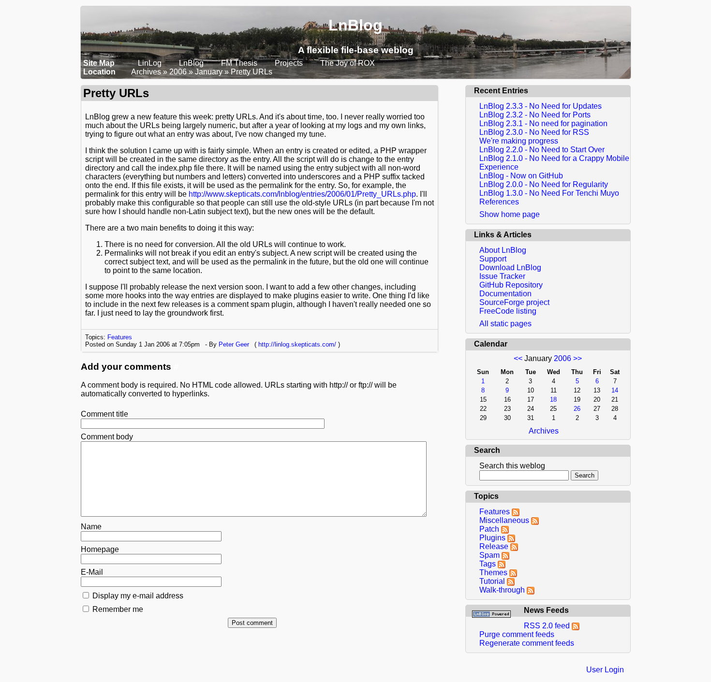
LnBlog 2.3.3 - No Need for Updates (540, 106)
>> (577, 358)
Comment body (107, 437)
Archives (146, 72)
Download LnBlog (510, 267)
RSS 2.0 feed (548, 626)
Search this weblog (512, 466)
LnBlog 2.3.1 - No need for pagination (543, 123)
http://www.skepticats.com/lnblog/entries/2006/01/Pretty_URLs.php (302, 194)
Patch (489, 529)
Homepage (100, 549)
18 (553, 399)
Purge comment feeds (516, 634)
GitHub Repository (511, 285)
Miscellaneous (504, 520)
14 (614, 390)
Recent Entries (501, 91)
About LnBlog (502, 250)
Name (91, 526)
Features (119, 337)
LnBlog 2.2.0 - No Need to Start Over (542, 149)
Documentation (505, 294)
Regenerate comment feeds (526, 643)
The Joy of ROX (347, 63)
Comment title (104, 414)
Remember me (117, 609)
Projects (289, 63)
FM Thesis (240, 63)
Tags (487, 564)
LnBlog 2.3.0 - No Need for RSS (534, 132)
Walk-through (502, 590)
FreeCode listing (507, 311)
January (208, 72)
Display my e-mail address (137, 596)
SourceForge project (514, 302)
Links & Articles (503, 235)
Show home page (509, 214)
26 (577, 408)
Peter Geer (234, 344)
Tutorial (492, 581)
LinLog (150, 63)
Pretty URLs (251, 72)
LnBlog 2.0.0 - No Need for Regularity (543, 184)
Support (492, 259)
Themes (493, 572)
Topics (486, 496)
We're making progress (518, 141)
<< (518, 358)
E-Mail (92, 572)
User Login (605, 670)
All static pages (505, 323)
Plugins (492, 538)
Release (493, 546)
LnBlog (355, 25)
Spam (489, 555)
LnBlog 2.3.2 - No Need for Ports (535, 115)
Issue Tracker (502, 276)
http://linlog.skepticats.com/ (297, 344)
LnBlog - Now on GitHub (521, 176)
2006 (178, 72)
